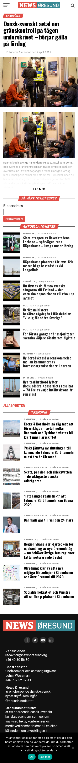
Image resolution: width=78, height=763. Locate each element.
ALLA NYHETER (14, 406)
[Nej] (73, 748)
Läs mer (45, 756)
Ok (31, 756)
